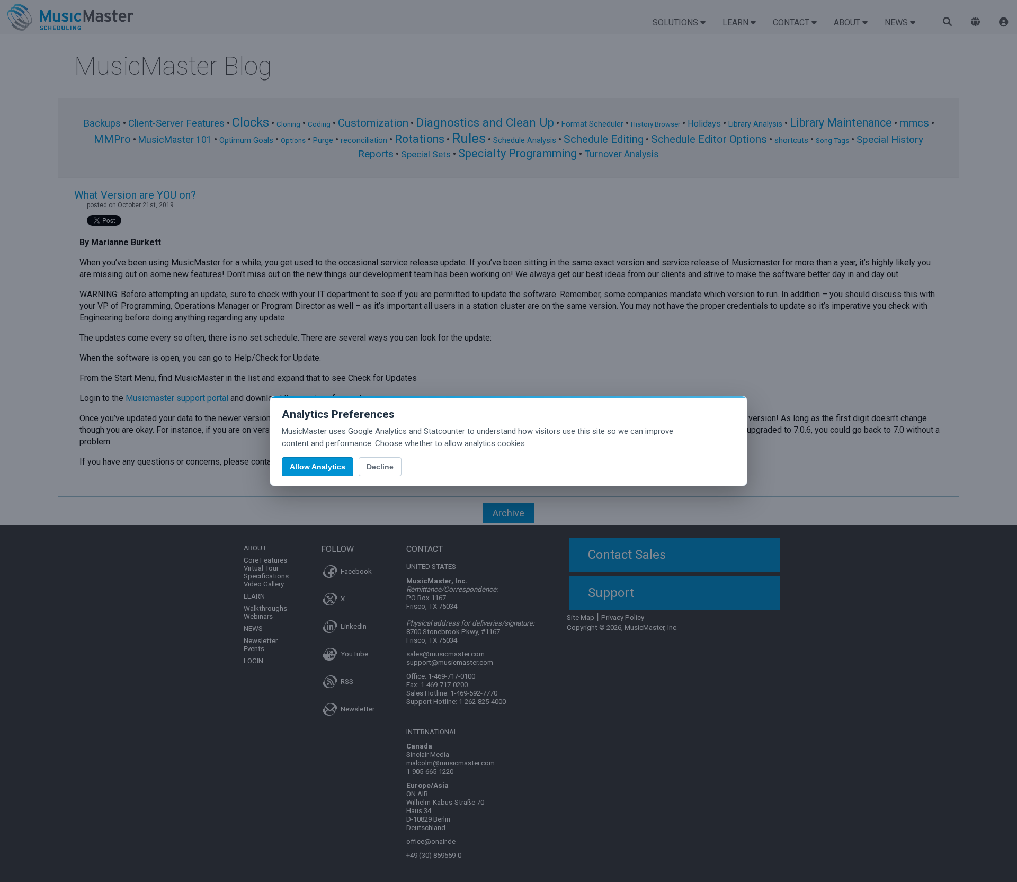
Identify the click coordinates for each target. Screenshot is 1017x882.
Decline (380, 466)
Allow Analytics (317, 466)
